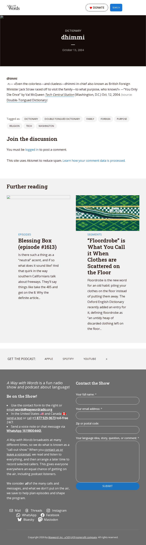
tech (29, 126)
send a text (14, 418)
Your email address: (89, 409)
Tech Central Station (59, 95)
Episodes (24, 234)
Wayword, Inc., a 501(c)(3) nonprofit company (72, 537)
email (29, 409)
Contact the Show (93, 383)
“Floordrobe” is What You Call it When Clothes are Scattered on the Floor (106, 256)
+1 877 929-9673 (44, 418)
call (29, 418)
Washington (46, 126)
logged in (32, 149)
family (90, 119)
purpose (122, 119)
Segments (94, 234)
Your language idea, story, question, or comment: (107, 438)
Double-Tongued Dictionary (27, 100)
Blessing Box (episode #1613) (37, 243)
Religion (15, 126)
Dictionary (73, 30)
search (116, 7)
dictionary (31, 119)
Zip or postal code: (87, 423)
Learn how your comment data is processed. (94, 160)
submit (107, 486)
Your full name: (86, 394)
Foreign (105, 119)
